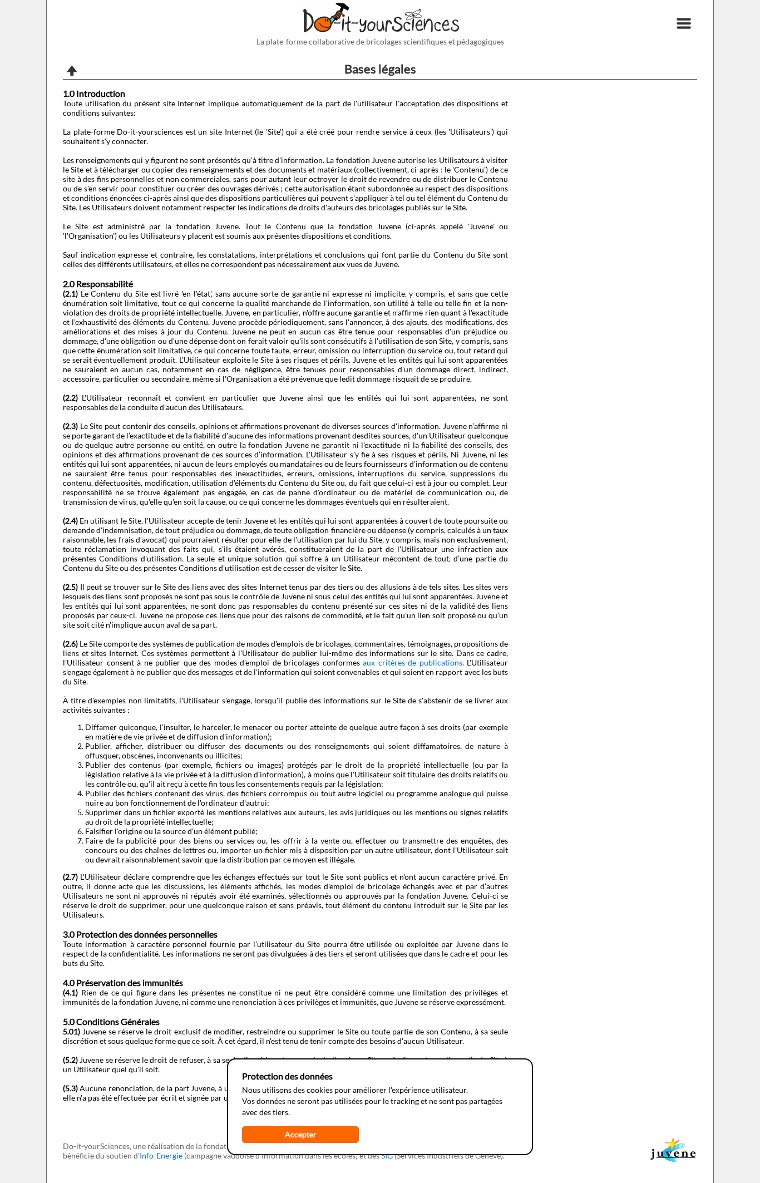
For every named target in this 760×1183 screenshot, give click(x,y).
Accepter (301, 1134)
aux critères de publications (412, 662)
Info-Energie (161, 1155)
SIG (387, 1155)
